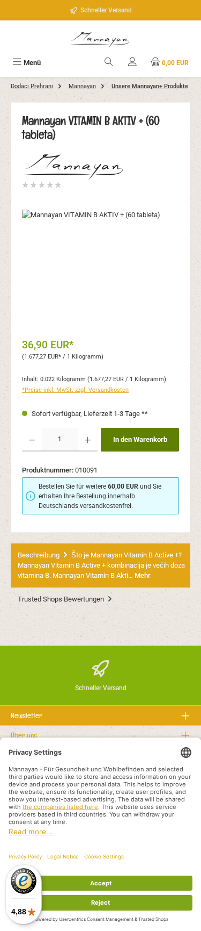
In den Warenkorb (140, 439)
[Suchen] (109, 62)
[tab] (100, 565)
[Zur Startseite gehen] (101, 38)
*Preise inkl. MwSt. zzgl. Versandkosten (75, 389)
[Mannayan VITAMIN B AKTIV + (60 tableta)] (100, 270)
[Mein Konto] (132, 62)
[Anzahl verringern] (32, 440)
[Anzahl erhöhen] (88, 440)
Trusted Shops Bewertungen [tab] (62, 599)
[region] (100, 270)
